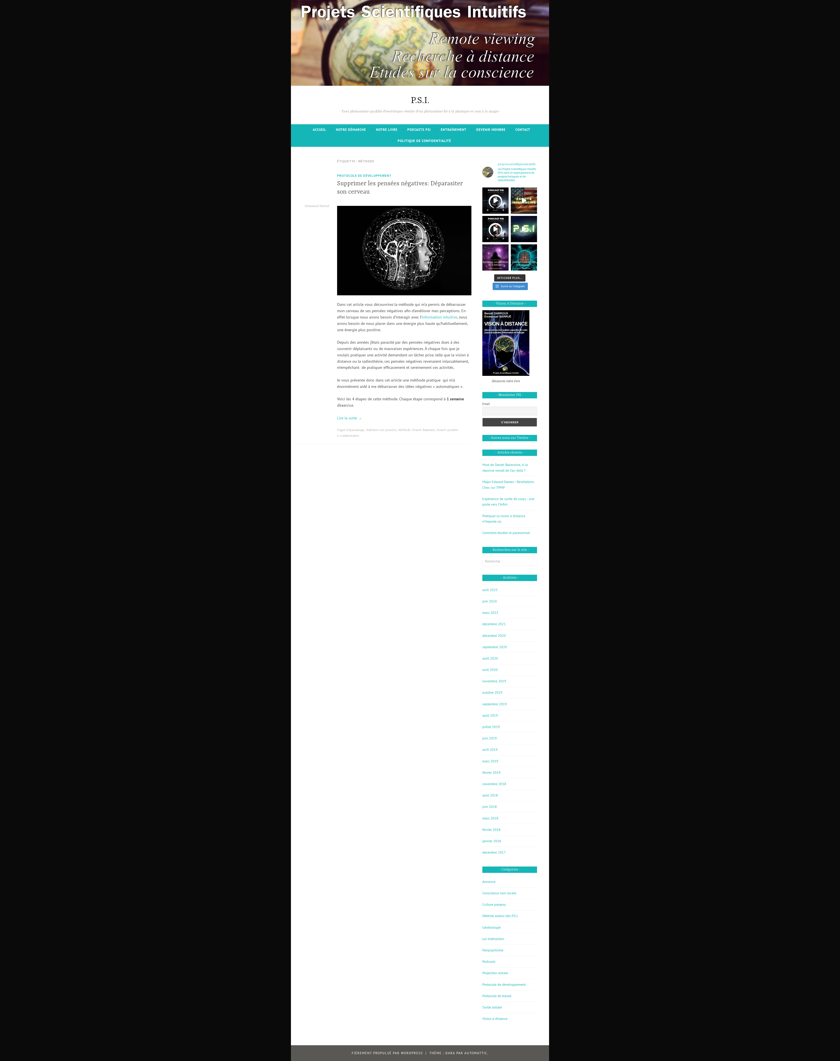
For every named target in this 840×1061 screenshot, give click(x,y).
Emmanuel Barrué (317, 206)
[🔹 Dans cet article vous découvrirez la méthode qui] (524, 257)
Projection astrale (495, 973)
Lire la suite (349, 417)
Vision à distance (495, 1018)
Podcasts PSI (419, 130)
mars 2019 (490, 761)
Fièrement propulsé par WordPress (387, 1053)
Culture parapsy (494, 904)
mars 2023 (490, 612)
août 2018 (490, 795)
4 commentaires (348, 436)
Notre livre (386, 130)
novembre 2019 (494, 681)
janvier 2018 (491, 841)
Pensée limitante (423, 430)
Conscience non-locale (499, 893)
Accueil (319, 130)
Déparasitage (355, 430)
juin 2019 (489, 738)
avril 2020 (490, 669)
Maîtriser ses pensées (381, 430)
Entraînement (453, 130)
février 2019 (491, 772)
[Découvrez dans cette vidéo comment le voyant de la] (524, 200)
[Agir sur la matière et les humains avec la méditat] (495, 200)
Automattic (475, 1053)
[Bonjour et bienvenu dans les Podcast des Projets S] (495, 229)
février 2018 (491, 829)
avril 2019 (490, 749)
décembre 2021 (494, 624)
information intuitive (439, 317)
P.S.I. (420, 101)
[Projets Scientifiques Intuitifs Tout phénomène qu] (524, 229)
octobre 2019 (492, 692)
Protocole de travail (496, 996)
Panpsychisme (492, 950)
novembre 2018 (494, 784)
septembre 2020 (494, 647)
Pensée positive (447, 430)
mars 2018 (490, 818)
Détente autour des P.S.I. (500, 916)
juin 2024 (489, 601)
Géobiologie (491, 927)
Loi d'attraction (493, 939)
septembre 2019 (494, 704)
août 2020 (490, 658)
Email (486, 404)
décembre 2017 (494, 852)
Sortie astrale (492, 1007)
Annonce (488, 881)
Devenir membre (491, 130)
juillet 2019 (491, 727)
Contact (522, 130)
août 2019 (490, 715)
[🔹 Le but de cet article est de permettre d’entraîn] (495, 257)
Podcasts (488, 961)
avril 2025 (490, 590)
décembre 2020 (494, 635)
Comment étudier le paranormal (506, 532)
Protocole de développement (364, 175)
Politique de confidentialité (424, 141)
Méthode (404, 430)
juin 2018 (489, 806)
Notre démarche (351, 130)
